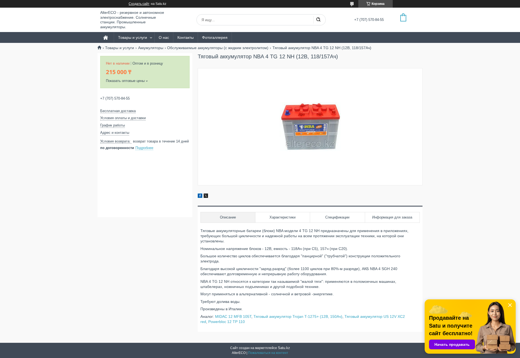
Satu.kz (284, 348)
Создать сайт (139, 4)
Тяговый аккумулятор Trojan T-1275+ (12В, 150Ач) (297, 316)
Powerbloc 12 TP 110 (226, 321)
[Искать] (318, 20)
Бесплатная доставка (118, 111)
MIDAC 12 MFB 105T (233, 316)
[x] (206, 196)
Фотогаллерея (214, 37)
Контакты (185, 37)
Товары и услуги (132, 37)
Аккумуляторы (150, 48)
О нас (164, 37)
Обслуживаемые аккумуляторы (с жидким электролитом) (217, 48)
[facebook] (200, 196)
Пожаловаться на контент (268, 353)
